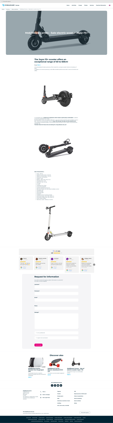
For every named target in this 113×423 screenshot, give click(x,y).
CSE (75, 391)
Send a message (46, 394)
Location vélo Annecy (58, 417)
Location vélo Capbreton (68, 417)
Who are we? (28, 417)
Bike (58, 398)
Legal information (54, 421)
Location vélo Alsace (49, 417)
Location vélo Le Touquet (32, 419)
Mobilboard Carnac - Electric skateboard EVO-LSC (55, 370)
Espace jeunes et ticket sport (80, 393)
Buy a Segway (46, 421)
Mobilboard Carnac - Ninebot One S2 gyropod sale (36, 370)
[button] (19, 265)
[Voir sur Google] (21, 259)
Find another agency (6, 1)
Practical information (101, 5)
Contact (84, 417)
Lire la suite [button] (69, 267)
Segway (59, 391)
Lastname (36, 284)
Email (35, 297)
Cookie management (78, 421)
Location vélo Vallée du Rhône (70, 419)
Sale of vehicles (15, 9)
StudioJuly (67, 421)
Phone (35, 305)
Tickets (86, 5)
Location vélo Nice (49, 419)
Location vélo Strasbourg (58, 419)
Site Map (71, 421)
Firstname (36, 291)
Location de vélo (41, 417)
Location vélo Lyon (41, 419)
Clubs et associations (78, 396)
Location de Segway (80, 419)
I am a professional (41, 332)
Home (68, 5)
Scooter (59, 393)
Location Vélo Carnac (77, 417)
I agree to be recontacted (42, 337)
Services (8, 9)
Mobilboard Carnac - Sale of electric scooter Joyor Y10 (75, 369)
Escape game (60, 396)
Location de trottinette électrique (37, 421)
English (110, 5)
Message (36, 312)
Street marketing (78, 398)
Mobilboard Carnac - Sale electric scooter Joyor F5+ (30, 9)
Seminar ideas (34, 417)
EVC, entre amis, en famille (63, 405)
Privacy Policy (60, 421)
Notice (75, 403)
